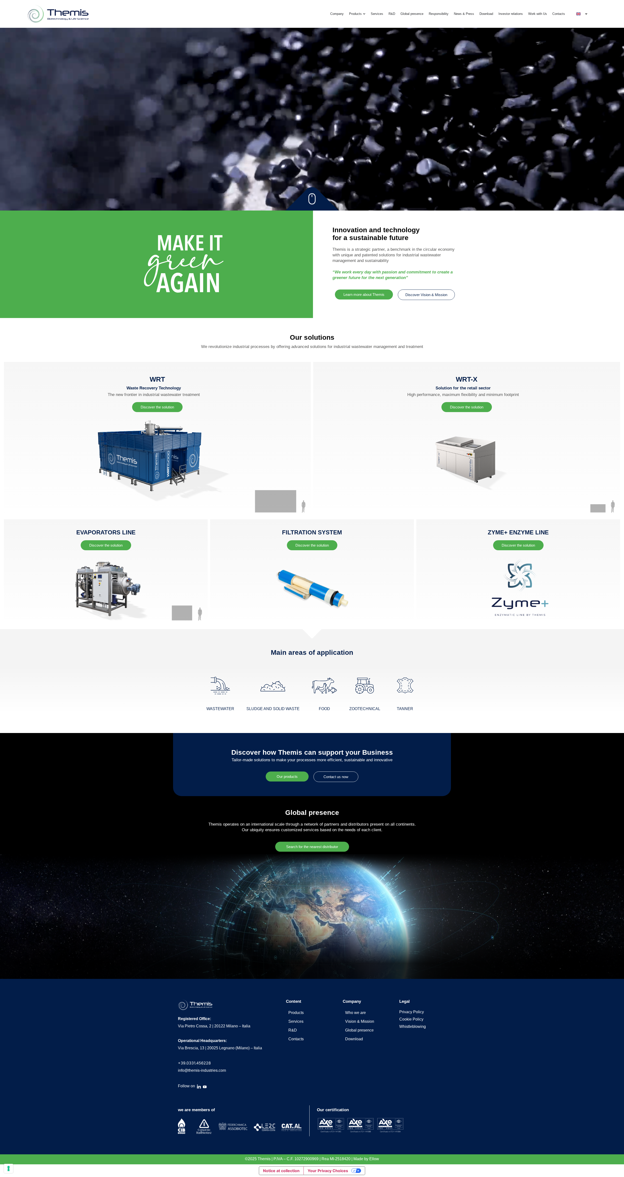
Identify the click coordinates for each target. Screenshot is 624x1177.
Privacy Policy (411, 1012)
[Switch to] (582, 14)
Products (296, 1013)
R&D (292, 1030)
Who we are (355, 1013)
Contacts (296, 1039)
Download (354, 1039)
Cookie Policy (411, 1019)
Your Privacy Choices (328, 1170)
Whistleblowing (412, 1026)
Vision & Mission (359, 1021)
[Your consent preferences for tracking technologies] (8, 1168)
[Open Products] (364, 13)
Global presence (359, 1030)
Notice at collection (281, 1170)
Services (295, 1021)
